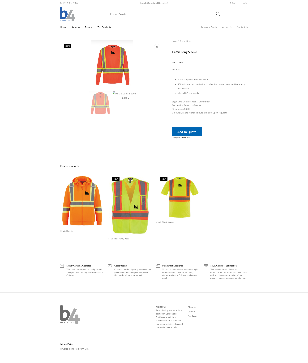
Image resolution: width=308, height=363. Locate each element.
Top (181, 41)
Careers (191, 311)
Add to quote (186, 132)
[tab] (210, 90)
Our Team (192, 316)
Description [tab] (177, 62)
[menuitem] (233, 3)
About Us (192, 307)
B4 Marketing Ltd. (79, 348)
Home (174, 41)
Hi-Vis (188, 41)
